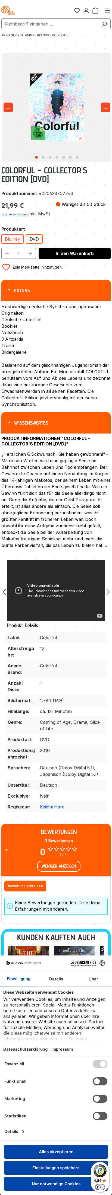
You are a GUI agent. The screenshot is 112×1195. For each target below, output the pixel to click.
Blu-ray (12, 239)
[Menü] (107, 10)
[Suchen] (104, 23)
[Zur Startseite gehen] (27, 10)
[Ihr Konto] (86, 10)
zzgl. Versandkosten (15, 214)
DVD (34, 239)
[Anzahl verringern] (7, 253)
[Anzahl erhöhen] (30, 253)
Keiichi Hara (52, 807)
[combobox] (49, 23)
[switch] (100, 1187)
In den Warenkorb (75, 253)
